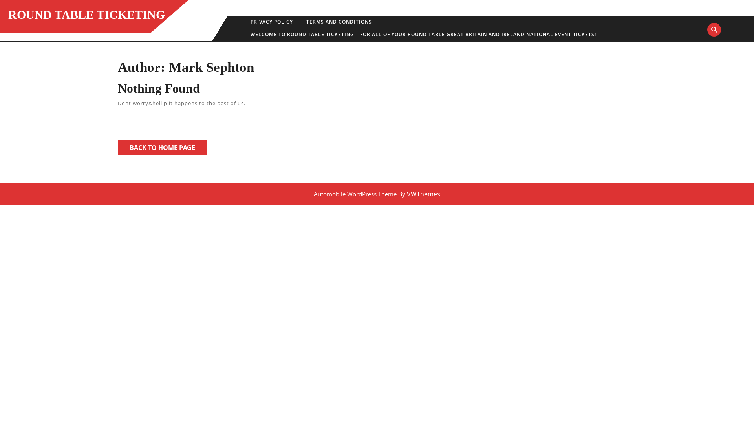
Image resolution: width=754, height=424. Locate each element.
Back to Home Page (168, 149)
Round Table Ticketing (86, 14)
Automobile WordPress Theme (355, 194)
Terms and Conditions (339, 21)
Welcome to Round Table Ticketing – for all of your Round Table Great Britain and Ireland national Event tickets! (423, 34)
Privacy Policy (272, 21)
